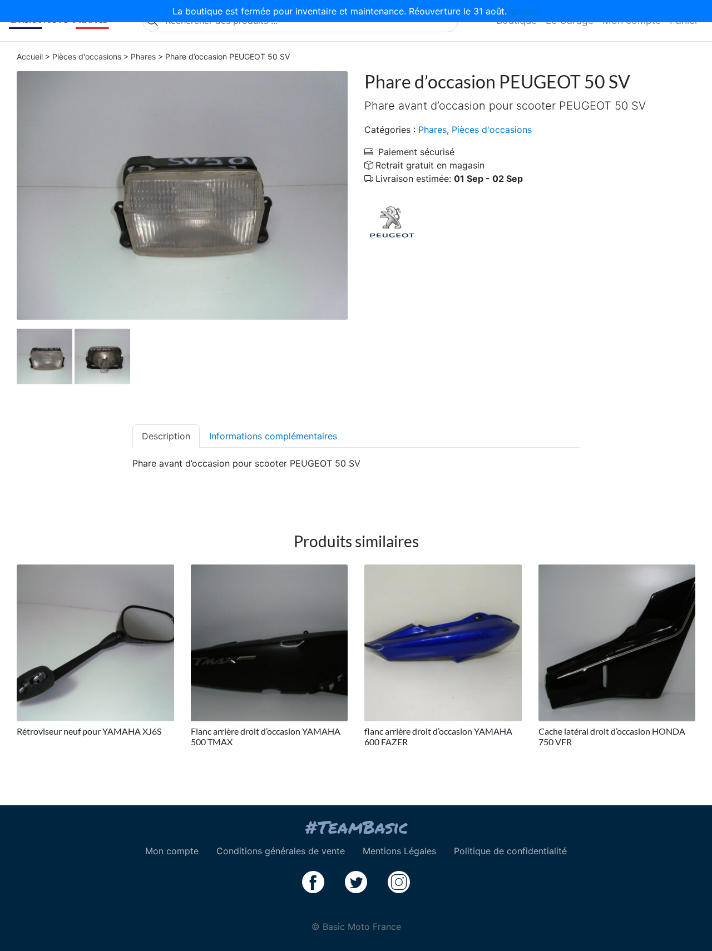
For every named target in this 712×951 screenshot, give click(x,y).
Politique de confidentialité (510, 850)
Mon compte (172, 850)
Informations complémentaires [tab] (273, 436)
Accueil (30, 56)
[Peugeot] (392, 220)
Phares (143, 56)
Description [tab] (166, 436)
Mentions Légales (399, 850)
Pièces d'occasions (86, 56)
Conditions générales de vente (280, 850)
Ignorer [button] (525, 11)
